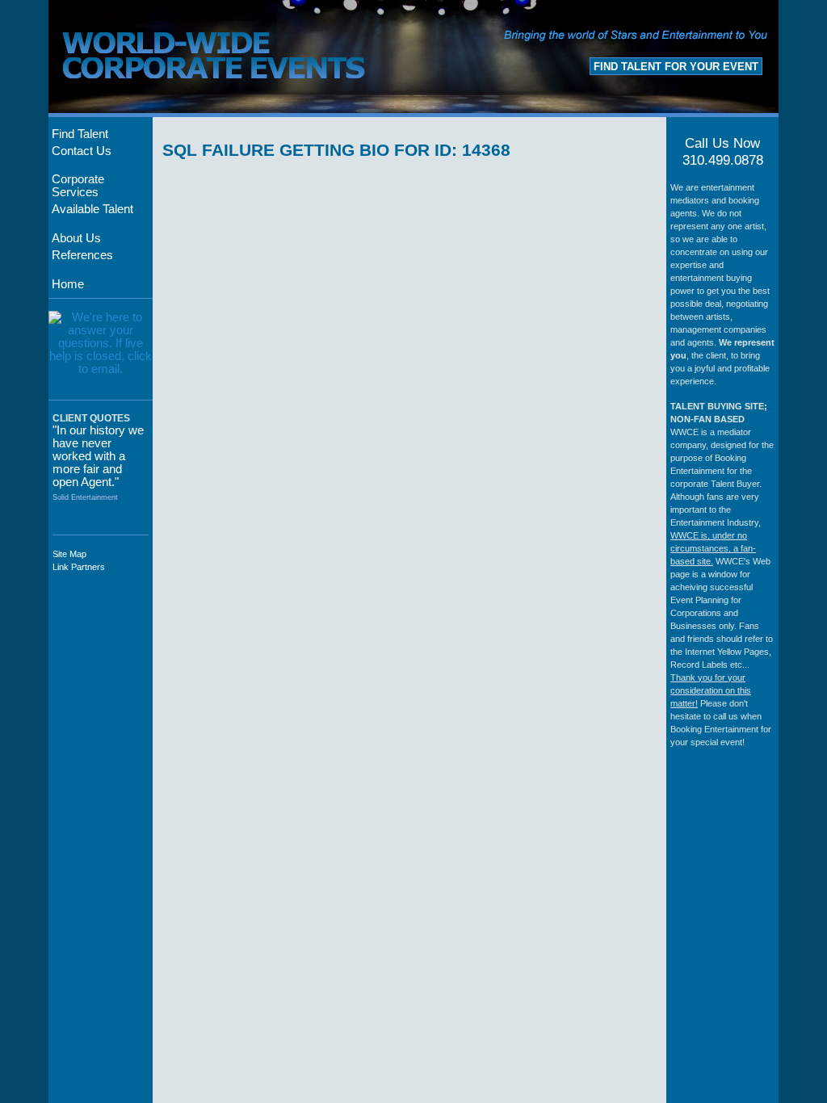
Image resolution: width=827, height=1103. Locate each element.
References (82, 255)
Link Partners (78, 567)
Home (68, 284)
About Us (76, 238)
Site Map (69, 554)
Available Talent (92, 209)
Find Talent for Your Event (676, 67)
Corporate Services (78, 186)
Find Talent (80, 134)
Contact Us (81, 151)
